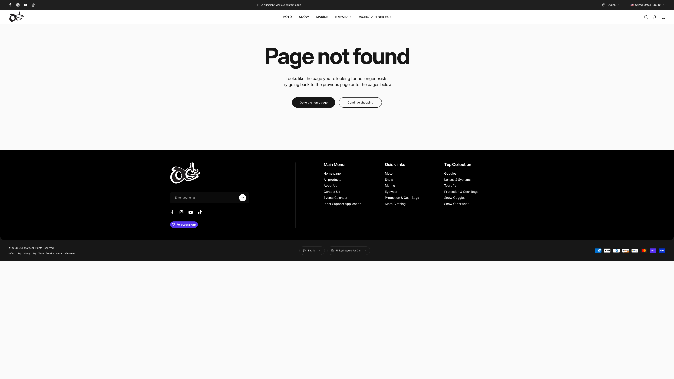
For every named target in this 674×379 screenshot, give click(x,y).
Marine (390, 185)
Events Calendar (336, 198)
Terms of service (46, 253)
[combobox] (611, 5)
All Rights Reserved (42, 247)
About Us (330, 185)
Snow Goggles (454, 198)
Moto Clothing (395, 204)
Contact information (65, 253)
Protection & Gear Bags (402, 198)
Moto (389, 173)
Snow (389, 179)
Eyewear (391, 192)
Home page (332, 173)
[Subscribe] (242, 197)
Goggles (450, 173)
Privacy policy (30, 253)
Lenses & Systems (457, 179)
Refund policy (14, 253)
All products (332, 179)
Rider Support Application (342, 204)
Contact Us (332, 192)
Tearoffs (450, 185)
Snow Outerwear (456, 204)
